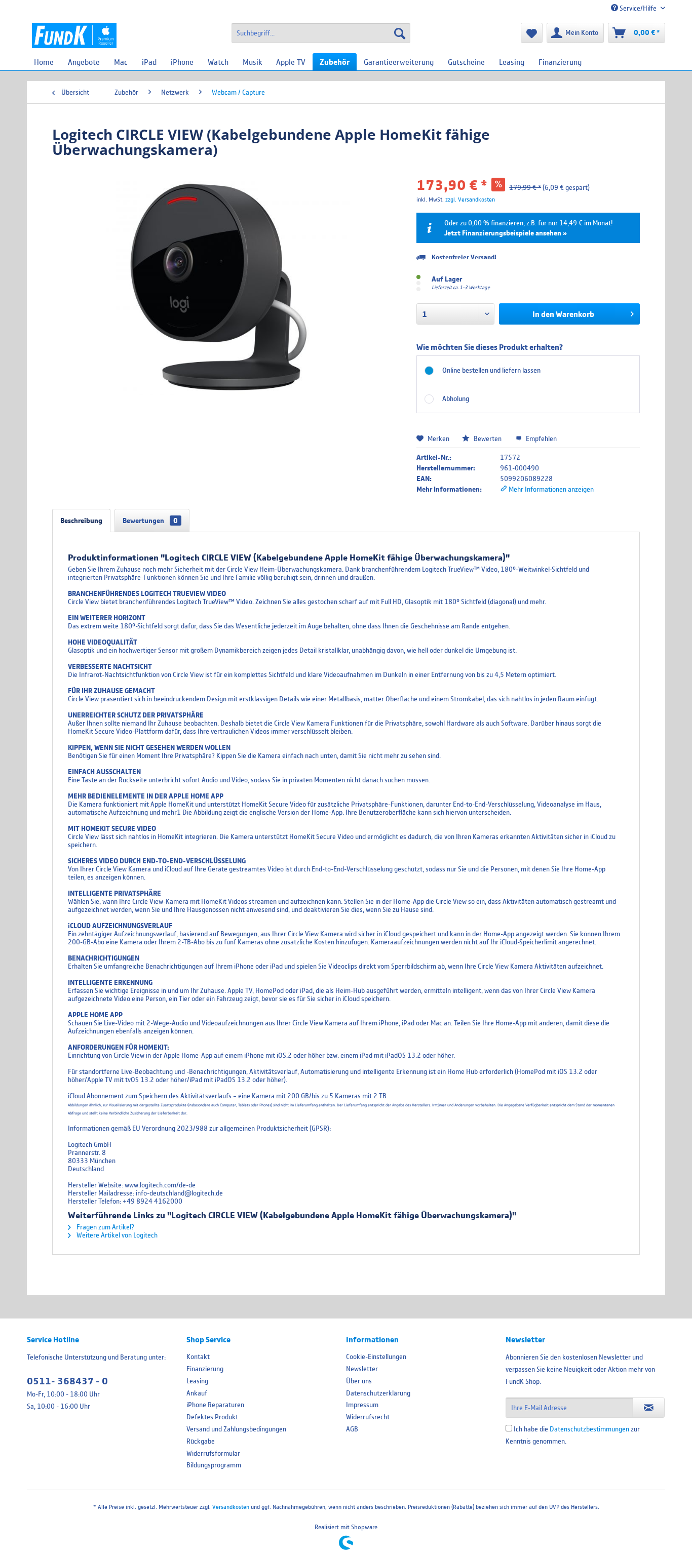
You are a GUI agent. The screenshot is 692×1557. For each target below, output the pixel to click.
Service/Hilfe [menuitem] (638, 8)
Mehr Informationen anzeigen (550, 489)
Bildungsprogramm (213, 1465)
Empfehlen (540, 438)
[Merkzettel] (532, 33)
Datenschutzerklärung (378, 1393)
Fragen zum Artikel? (104, 1227)
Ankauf (196, 1393)
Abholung (455, 398)
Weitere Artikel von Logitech (116, 1235)
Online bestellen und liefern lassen (491, 370)
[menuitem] (321, 33)
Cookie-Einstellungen (376, 1356)
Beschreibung (81, 520)
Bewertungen (150, 520)
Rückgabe (200, 1441)
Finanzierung (204, 1369)
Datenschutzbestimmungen (589, 1429)
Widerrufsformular (213, 1453)
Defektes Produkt (212, 1417)
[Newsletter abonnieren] (649, 1408)
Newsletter (362, 1369)
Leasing (197, 1381)
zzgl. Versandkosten (470, 199)
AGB (352, 1429)
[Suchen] (399, 33)
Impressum (362, 1405)
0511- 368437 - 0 (67, 1381)
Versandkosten (230, 1506)
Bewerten (487, 438)
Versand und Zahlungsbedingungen (236, 1429)
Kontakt (198, 1356)
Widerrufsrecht (368, 1417)
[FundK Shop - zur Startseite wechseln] (74, 35)
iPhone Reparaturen (215, 1405)
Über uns (359, 1381)
